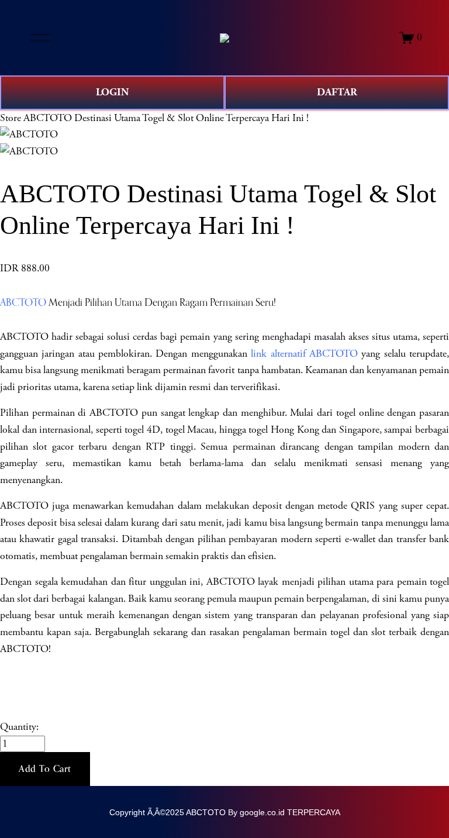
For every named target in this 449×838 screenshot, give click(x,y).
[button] (45, 769)
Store (10, 118)
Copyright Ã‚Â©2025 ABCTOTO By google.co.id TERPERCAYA (224, 812)
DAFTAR (337, 92)
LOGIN (112, 92)
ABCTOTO (23, 302)
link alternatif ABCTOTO (304, 353)
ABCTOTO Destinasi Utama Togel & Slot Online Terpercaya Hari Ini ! (166, 118)
